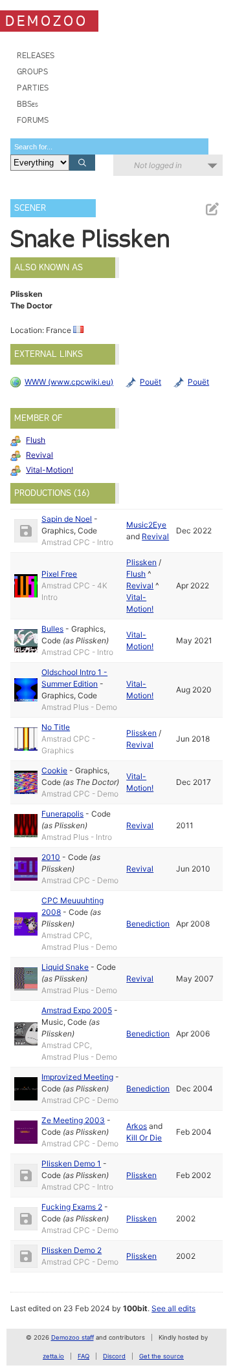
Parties (33, 87)
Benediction (148, 923)
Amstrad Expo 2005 (76, 1010)
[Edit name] (212, 209)
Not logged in (158, 165)
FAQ (83, 1356)
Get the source (161, 1356)
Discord (114, 1356)
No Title (55, 727)
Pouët (150, 382)
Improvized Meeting (77, 1077)
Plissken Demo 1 (71, 1163)
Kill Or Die (144, 1137)
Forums (33, 120)
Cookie (54, 770)
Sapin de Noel (66, 519)
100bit (135, 1308)
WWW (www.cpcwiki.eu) (69, 382)
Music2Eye (146, 525)
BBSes (27, 104)
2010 (50, 857)
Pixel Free (59, 574)
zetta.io (53, 1356)
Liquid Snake (65, 967)
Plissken (141, 562)
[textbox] (109, 146)
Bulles (52, 629)
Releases (35, 55)
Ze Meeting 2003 (73, 1120)
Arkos (136, 1126)
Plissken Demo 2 (71, 1250)
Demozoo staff (72, 1337)
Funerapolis (62, 814)
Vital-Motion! (49, 470)
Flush (35, 440)
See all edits (173, 1308)
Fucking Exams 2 (71, 1207)
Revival (39, 455)
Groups (32, 71)
